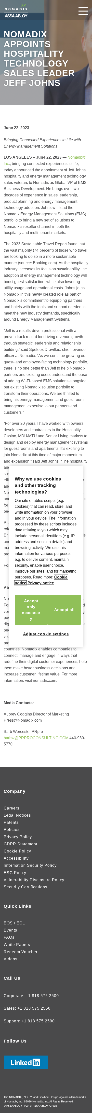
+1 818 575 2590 (38, 1021)
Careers (11, 808)
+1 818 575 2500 (42, 996)
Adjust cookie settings (46, 634)
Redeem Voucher (21, 952)
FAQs (9, 937)
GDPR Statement (20, 844)
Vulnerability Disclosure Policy (34, 880)
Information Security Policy (30, 865)
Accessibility (16, 858)
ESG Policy (15, 873)
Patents (11, 822)
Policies (12, 829)
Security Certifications (25, 887)
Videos (10, 959)
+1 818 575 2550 (34, 1008)
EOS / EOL (14, 923)
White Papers (17, 945)
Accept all (64, 610)
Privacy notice (40, 583)
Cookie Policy (17, 851)
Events (10, 930)
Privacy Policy (18, 837)
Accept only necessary (31, 610)
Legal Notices (17, 815)
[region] (46, 556)
